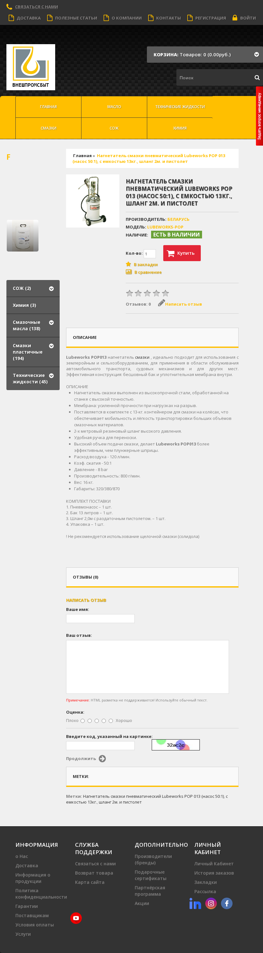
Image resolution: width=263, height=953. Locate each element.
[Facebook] (226, 903)
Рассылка (205, 891)
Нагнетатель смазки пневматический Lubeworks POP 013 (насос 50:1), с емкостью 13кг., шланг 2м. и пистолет (148, 158)
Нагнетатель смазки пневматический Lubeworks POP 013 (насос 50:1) (153, 796)
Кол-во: (135, 253)
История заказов (214, 873)
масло (114, 106)
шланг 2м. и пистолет (120, 802)
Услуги (23, 934)
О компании (127, 18)
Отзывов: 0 (138, 304)
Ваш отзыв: (79, 635)
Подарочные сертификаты (150, 875)
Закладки (205, 882)
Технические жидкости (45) (30, 378)
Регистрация (210, 18)
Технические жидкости (180, 106)
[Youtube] (76, 917)
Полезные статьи (76, 18)
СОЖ (114, 128)
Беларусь (178, 219)
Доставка (29, 18)
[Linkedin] (195, 903)
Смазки (48, 128)
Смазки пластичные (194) (28, 351)
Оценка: (75, 712)
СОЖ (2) (22, 288)
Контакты (168, 18)
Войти (248, 18)
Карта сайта (90, 882)
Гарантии (26, 906)
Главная (48, 106)
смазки (142, 357)
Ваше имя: (77, 609)
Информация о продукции (32, 878)
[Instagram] (211, 903)
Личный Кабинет (214, 864)
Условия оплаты (34, 925)
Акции (142, 903)
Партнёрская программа (150, 891)
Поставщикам (32, 915)
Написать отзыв (183, 304)
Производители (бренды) (153, 859)
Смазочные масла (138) (26, 325)
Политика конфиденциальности (41, 893)
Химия (180, 128)
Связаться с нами (95, 864)
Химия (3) (24, 305)
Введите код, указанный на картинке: (109, 736)
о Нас (21, 856)
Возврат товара (94, 873)
